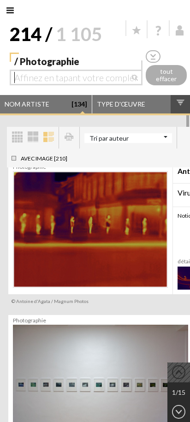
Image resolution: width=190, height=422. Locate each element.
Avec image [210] (44, 158)
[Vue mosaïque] (17, 137)
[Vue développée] (48, 137)
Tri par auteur (109, 138)
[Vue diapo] (32, 137)
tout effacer (166, 75)
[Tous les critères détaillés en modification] (153, 56)
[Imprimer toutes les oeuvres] (69, 137)
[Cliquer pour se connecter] (179, 30)
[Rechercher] (137, 77)
